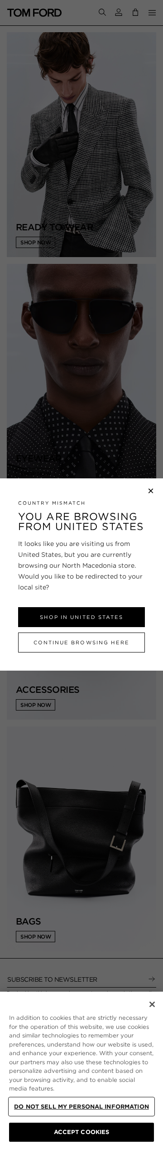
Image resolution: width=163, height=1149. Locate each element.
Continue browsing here (81, 642)
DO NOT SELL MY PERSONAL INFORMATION (81, 1106)
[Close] (152, 1004)
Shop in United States (81, 617)
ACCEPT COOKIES (82, 1132)
